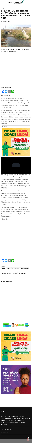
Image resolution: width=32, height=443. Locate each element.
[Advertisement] (16, 69)
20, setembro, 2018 (5, 21)
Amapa (3, 268)
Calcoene (8, 268)
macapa (3, 270)
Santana (15, 273)
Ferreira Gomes (15, 268)
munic (8, 270)
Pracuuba (27, 270)
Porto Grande (20, 270)
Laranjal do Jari (25, 268)
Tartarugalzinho (22, 273)
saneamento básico (6, 273)
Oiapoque (13, 270)
